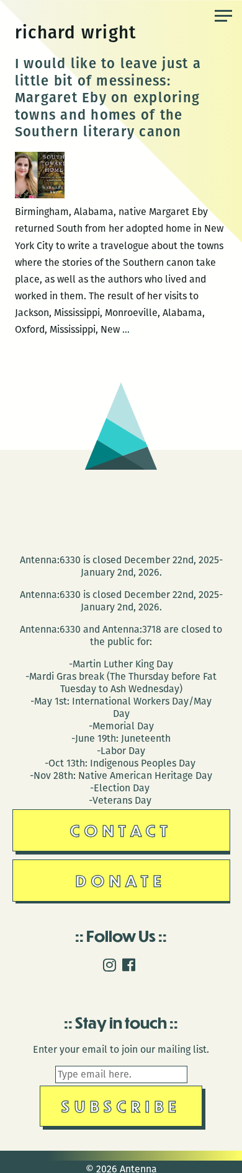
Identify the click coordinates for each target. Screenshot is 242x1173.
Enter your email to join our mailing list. (121, 1049)
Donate (121, 880)
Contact (121, 830)
